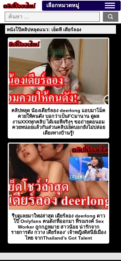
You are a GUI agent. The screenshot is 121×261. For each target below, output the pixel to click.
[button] (110, 5)
